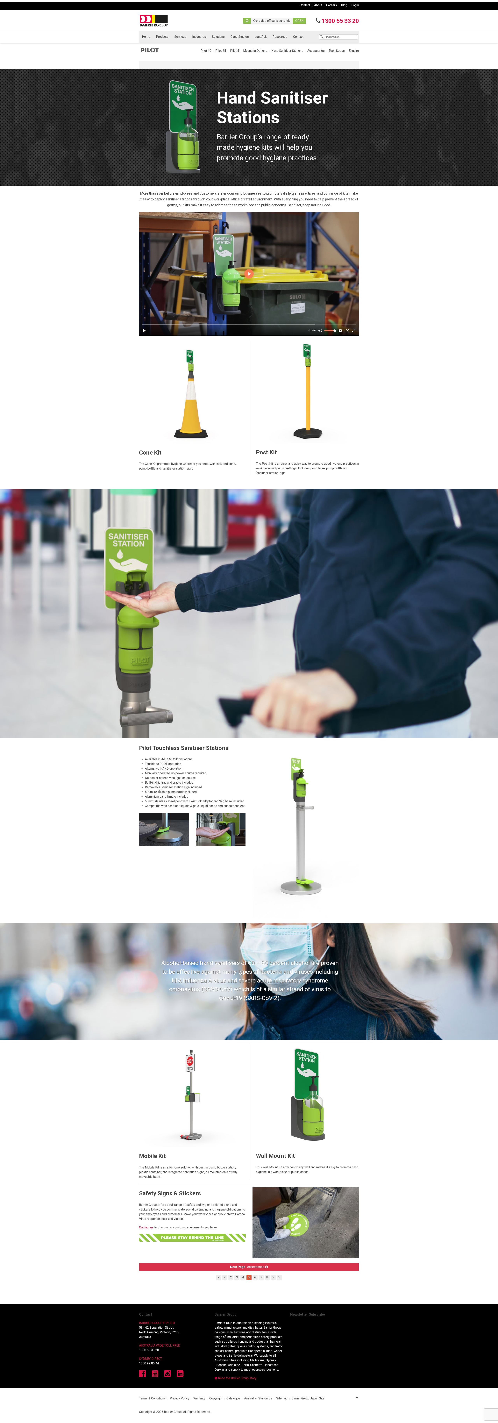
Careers (331, 5)
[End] (279, 1277)
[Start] (218, 1277)
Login (355, 5)
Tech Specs (337, 51)
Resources (280, 37)
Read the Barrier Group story (236, 1378)
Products (162, 37)
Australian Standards (258, 1398)
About (318, 5)
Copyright (215, 1398)
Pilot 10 (206, 51)
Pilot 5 (234, 51)
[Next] (273, 1277)
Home (146, 37)
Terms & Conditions (152, 1398)
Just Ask (261, 37)
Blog (344, 5)
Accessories (316, 51)
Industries (199, 37)
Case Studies (240, 37)
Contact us (146, 1227)
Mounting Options (255, 51)
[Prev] (224, 1277)
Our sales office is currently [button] (271, 21)
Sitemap (282, 1398)
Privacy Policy (179, 1398)
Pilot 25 (220, 51)
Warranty (199, 1398)
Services (180, 37)
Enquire (354, 51)
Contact (305, 5)
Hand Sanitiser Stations (287, 51)
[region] (249, 127)
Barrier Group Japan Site (308, 1398)
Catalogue (233, 1398)
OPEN (299, 21)
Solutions (218, 37)
